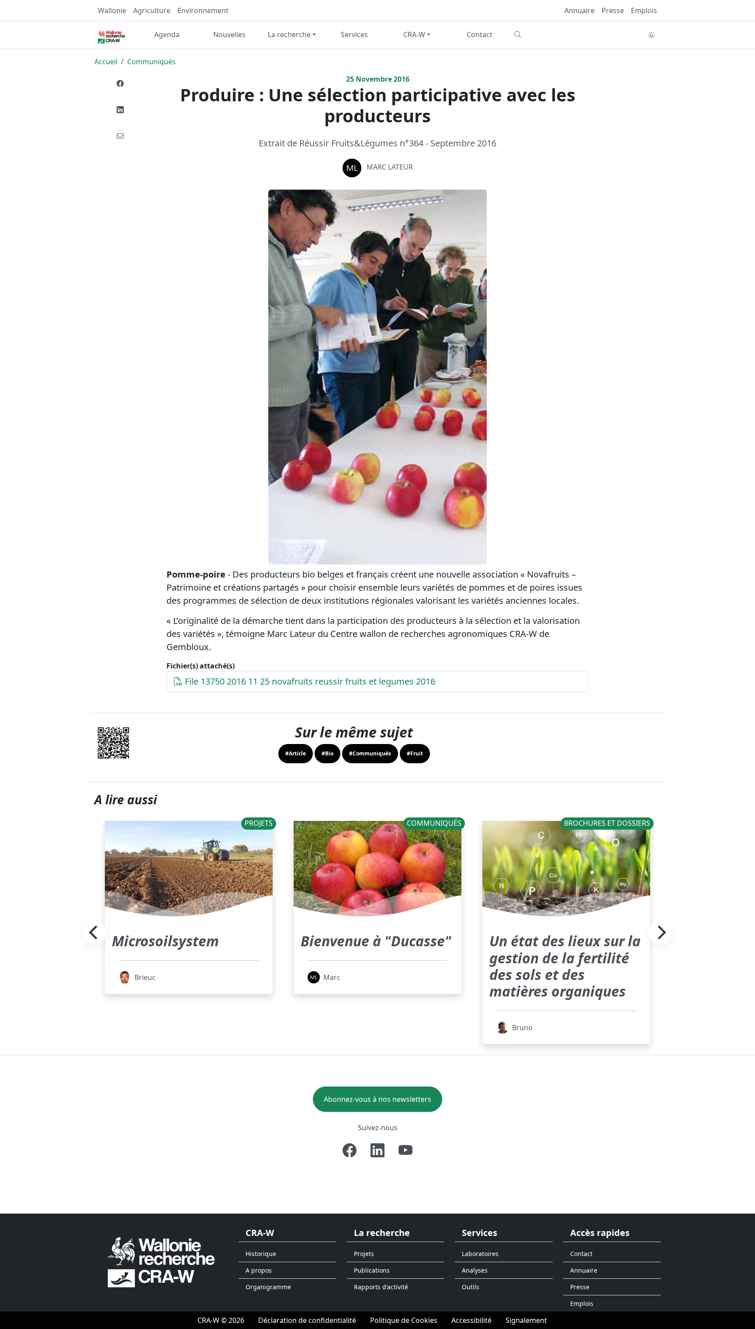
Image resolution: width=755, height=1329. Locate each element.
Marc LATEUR (390, 167)
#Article (295, 753)
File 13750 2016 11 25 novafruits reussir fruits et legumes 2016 (309, 681)
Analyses (475, 1270)
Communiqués (151, 61)
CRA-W (414, 34)
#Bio (327, 753)
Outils (470, 1287)
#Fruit (415, 753)
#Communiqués (370, 753)
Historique (261, 1253)
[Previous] (94, 933)
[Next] (660, 933)
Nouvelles (229, 34)
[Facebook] (120, 83)
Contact (479, 34)
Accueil (106, 61)
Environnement (203, 10)
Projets (364, 1253)
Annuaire (580, 10)
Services (354, 34)
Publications (372, 1270)
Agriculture (151, 10)
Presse (613, 10)
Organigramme (268, 1287)
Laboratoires (480, 1253)
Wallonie (112, 10)
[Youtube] (405, 1150)
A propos (259, 1270)
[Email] (120, 135)
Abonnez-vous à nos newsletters (377, 1099)
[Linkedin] (120, 109)
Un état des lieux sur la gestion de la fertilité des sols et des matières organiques (565, 965)
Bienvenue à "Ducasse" (376, 940)
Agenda (167, 34)
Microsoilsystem (165, 940)
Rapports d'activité (381, 1287)
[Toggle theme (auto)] (651, 35)
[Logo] (161, 1261)
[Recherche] (542, 34)
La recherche (289, 34)
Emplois (644, 10)
